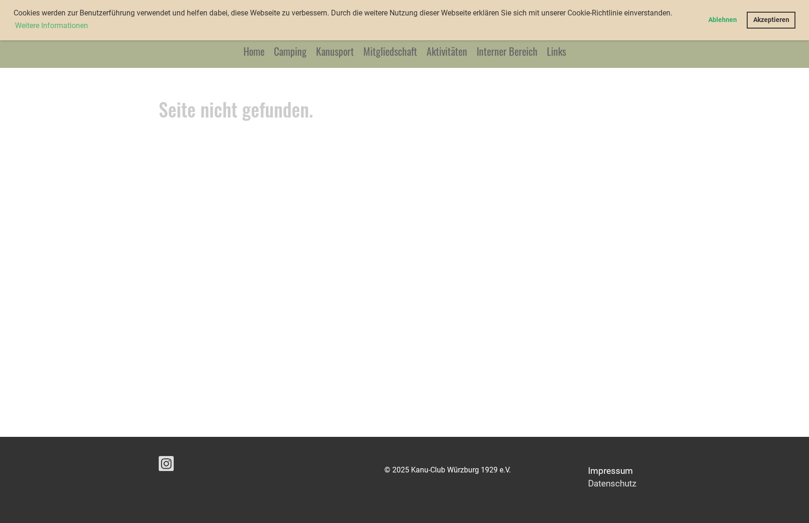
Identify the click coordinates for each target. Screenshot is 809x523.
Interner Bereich (507, 51)
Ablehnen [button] (722, 20)
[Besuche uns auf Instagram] (166, 466)
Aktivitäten (447, 51)
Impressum (610, 470)
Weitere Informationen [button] (51, 25)
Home (254, 51)
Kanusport (335, 51)
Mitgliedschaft (390, 51)
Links (556, 51)
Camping (290, 51)
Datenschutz (612, 483)
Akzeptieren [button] (771, 20)
